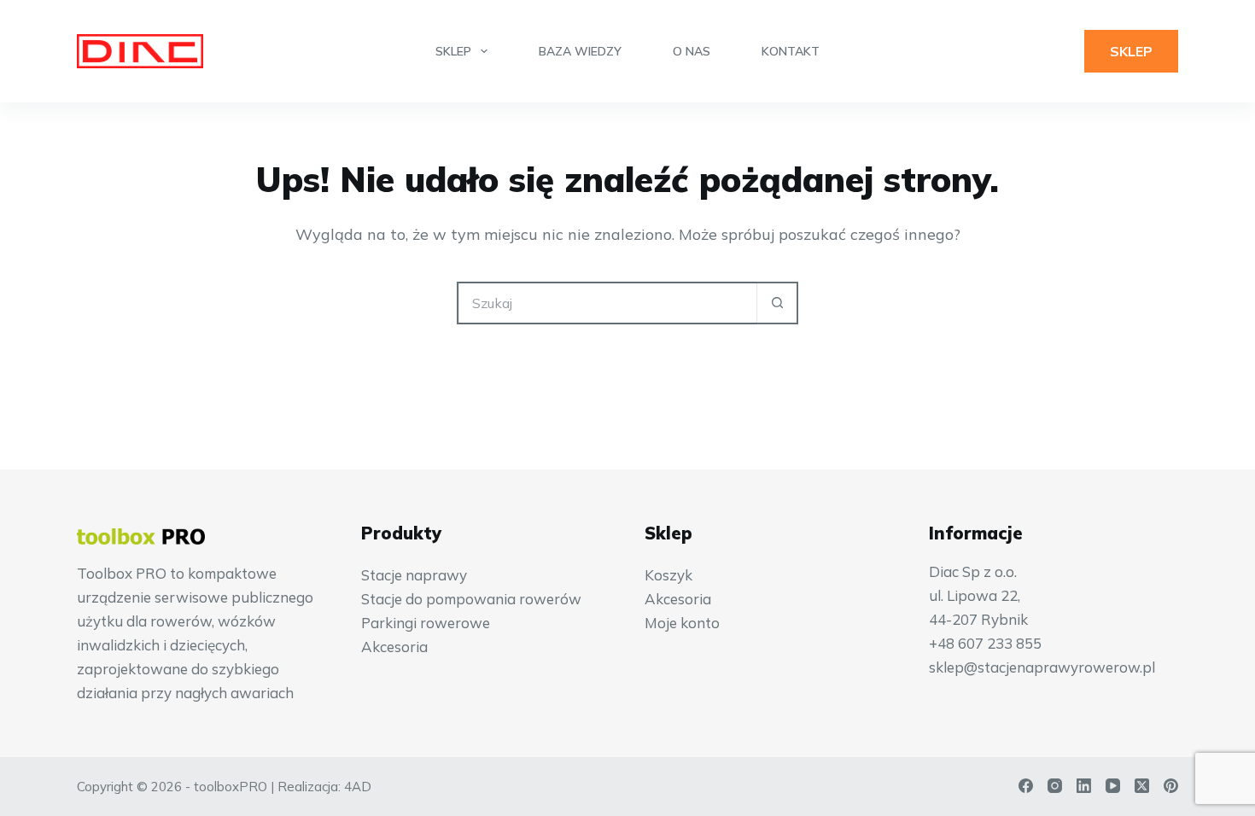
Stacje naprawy (414, 575)
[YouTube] (1113, 785)
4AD (357, 786)
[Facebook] (1026, 785)
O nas (691, 51)
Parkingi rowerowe (425, 623)
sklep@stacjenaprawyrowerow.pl (1042, 667)
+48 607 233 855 (985, 643)
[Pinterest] (1171, 785)
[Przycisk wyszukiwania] (777, 303)
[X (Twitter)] (1142, 785)
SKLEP (1131, 51)
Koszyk (668, 575)
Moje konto (682, 623)
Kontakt (791, 51)
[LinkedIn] (1084, 785)
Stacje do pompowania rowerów (471, 599)
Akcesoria (394, 647)
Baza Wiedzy (580, 51)
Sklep (453, 51)
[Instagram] (1055, 785)
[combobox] (607, 303)
